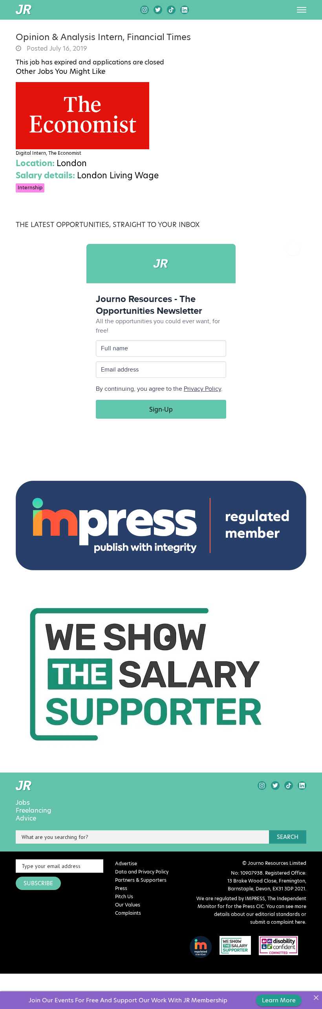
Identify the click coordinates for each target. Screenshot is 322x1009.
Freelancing (33, 811)
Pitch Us (124, 896)
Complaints (128, 913)
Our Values (127, 904)
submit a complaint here (277, 922)
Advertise (126, 863)
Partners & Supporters (140, 880)
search (287, 837)
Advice (26, 818)
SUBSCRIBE (38, 883)
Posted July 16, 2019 (56, 49)
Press (121, 888)
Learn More (279, 1000)
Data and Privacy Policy (141, 871)
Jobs (23, 803)
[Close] (316, 997)
